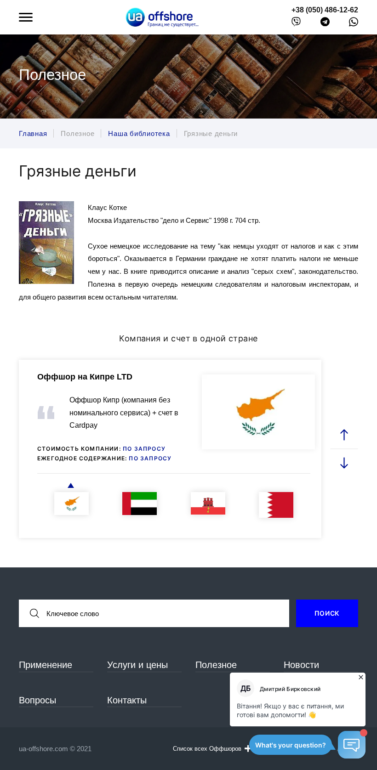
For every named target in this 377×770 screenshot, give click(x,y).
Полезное (216, 665)
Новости (301, 665)
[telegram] (325, 23)
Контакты (127, 700)
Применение (45, 665)
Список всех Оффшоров (207, 748)
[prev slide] (344, 435)
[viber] (296, 23)
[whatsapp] (353, 24)
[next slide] (344, 462)
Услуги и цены (137, 665)
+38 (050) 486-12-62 (324, 10)
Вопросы (37, 700)
